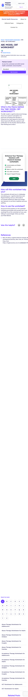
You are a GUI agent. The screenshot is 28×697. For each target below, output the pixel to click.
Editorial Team (9, 23)
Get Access (14, 72)
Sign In (21, 7)
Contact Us (14, 27)
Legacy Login (21, 3)
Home (2, 39)
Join (14, 178)
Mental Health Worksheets (12, 39)
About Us (23, 19)
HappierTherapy (6, 52)
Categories (20, 23)
